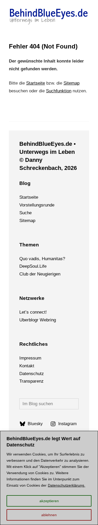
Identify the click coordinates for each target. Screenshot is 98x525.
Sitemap (71, 83)
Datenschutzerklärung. (66, 485)
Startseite (35, 83)
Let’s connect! (33, 312)
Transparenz (31, 381)
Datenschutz (31, 373)
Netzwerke (31, 298)
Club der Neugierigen (39, 274)
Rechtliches (33, 344)
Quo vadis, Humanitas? (42, 258)
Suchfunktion (58, 90)
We (43, 319)
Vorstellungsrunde (36, 205)
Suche (25, 212)
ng (53, 319)
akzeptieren (49, 501)
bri (48, 319)
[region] (49, 478)
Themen (29, 244)
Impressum (30, 358)
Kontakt (26, 365)
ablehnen (49, 515)
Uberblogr (28, 319)
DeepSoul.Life (33, 266)
